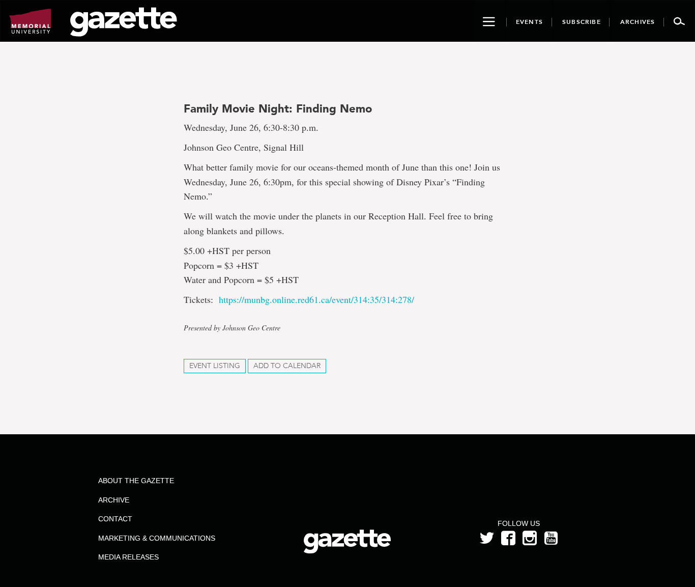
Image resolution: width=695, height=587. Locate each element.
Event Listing (214, 365)
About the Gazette (136, 481)
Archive (113, 500)
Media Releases (128, 557)
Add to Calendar (287, 365)
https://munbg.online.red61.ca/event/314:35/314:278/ (316, 299)
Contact (115, 519)
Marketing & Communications (156, 538)
